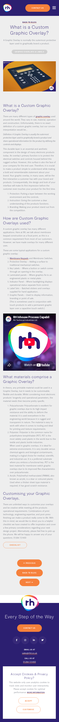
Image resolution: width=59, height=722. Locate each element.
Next (28, 582)
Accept (28, 701)
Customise (28, 709)
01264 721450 (29, 662)
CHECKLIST (15, 545)
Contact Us (38, 8)
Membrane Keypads (19, 258)
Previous (30, 563)
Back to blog (29, 22)
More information (36, 692)
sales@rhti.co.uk (29, 653)
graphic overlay (43, 116)
